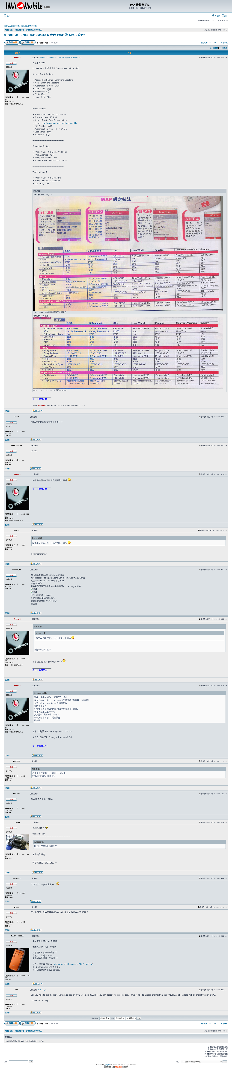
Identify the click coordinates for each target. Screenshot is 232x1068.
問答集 (217, 16)
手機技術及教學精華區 (34, 30)
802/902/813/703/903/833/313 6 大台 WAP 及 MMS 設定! (44, 35)
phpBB (107, 1065)
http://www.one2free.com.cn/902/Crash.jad (73, 964)
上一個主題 (214, 48)
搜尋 (226, 16)
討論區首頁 (9, 30)
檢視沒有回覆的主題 (12, 26)
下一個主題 (223, 48)
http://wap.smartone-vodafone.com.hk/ (59, 123)
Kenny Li (41, 405)
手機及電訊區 (19, 30)
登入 (8, 16)
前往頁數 (204, 43)
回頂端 (7, 411)
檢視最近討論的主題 (29, 26)
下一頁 (225, 43)
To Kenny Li (42, 990)
